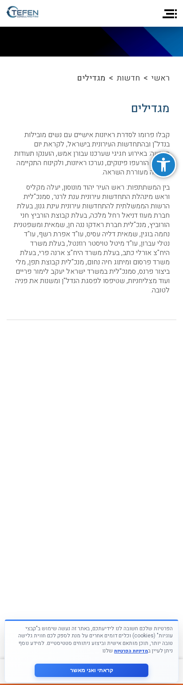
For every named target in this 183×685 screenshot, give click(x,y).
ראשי (160, 78)
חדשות (128, 78)
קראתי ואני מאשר (91, 670)
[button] (163, 165)
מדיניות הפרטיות (131, 651)
